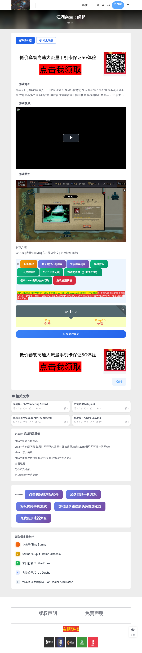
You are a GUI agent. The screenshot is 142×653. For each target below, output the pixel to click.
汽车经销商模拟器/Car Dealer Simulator (47, 582)
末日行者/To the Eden (36, 563)
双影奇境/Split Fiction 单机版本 (41, 554)
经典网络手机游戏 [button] (83, 494)
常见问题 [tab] (48, 40)
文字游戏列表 (78, 264)
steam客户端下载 (25, 446)
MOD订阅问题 (51, 272)
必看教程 (20, 463)
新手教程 (29, 264)
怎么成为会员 (22, 469)
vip (49, 320)
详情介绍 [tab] (26, 40)
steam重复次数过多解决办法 (31, 458)
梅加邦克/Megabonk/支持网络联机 (32, 418)
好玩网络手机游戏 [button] (33, 506)
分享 (120, 381)
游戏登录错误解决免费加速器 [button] (80, 506)
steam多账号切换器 (26, 441)
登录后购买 (72, 334)
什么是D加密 (27, 272)
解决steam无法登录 (26, 474)
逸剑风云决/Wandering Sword (30, 404)
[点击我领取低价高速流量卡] (71, 65)
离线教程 (99, 264)
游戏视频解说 (64, 280)
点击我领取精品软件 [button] (44, 494)
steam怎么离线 (24, 452)
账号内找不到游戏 (52, 264)
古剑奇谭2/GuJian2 (84, 404)
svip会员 (102, 320)
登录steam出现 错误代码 (34, 280)
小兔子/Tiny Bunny (34, 544)
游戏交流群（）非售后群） (83, 272)
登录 (119, 4)
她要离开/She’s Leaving (87, 418)
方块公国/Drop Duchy (36, 572)
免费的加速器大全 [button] (33, 518)
